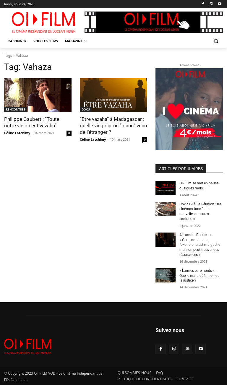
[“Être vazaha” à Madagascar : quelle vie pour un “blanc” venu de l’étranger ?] (113, 95)
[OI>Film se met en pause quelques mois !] (165, 188)
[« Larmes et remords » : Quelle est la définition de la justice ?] (165, 275)
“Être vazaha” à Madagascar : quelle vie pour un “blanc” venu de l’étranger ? (113, 125)
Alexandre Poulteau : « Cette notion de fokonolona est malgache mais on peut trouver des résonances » (199, 245)
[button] (216, 41)
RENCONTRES (15, 109)
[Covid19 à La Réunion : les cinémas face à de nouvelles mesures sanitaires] (165, 209)
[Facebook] (203, 4)
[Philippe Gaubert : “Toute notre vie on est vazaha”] (38, 95)
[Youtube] (219, 4)
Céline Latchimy (17, 133)
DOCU (86, 109)
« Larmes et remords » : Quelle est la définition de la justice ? (199, 276)
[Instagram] (211, 4)
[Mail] (187, 349)
